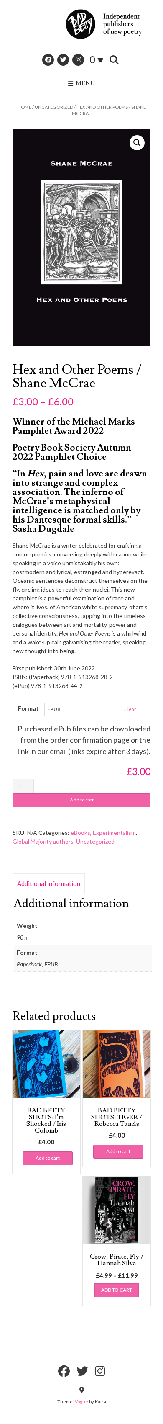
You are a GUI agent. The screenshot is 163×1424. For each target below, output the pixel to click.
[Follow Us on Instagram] (78, 60)
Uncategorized (54, 107)
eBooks (80, 832)
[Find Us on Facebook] (48, 60)
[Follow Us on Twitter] (63, 60)
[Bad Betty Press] (81, 24)
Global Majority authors (43, 841)
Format (28, 708)
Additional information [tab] (48, 883)
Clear (130, 709)
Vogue (81, 1401)
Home (24, 107)
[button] (137, 142)
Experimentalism (114, 832)
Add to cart (82, 800)
